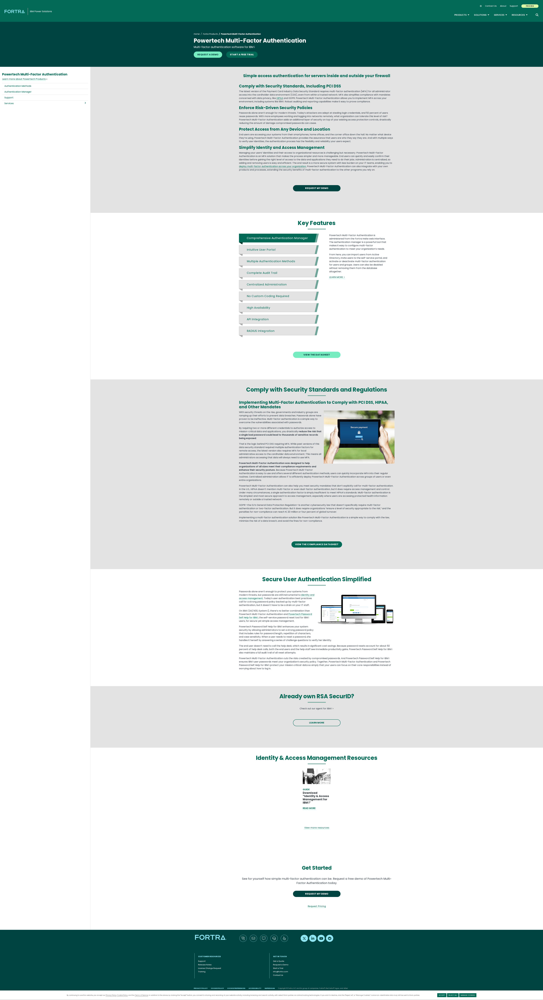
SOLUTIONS (481, 15)
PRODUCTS (461, 15)
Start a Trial (278, 968)
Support (514, 6)
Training (201, 971)
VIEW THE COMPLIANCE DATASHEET (316, 544)
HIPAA (279, 98)
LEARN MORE (316, 722)
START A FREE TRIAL (242, 54)
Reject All (453, 995)
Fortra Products (210, 34)
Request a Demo (280, 964)
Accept (442, 995)
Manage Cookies (468, 995)
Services (500, 15)
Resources (520, 15)
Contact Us (491, 6)
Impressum (270, 988)
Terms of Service (141, 995)
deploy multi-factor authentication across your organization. (272, 166)
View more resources (316, 827)
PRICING (530, 6)
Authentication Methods (17, 86)
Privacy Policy (111, 995)
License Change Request (209, 968)
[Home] (15, 11)
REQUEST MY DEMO (316, 188)
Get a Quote (278, 961)
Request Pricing (317, 906)
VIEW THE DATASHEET (316, 354)
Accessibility (255, 988)
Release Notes (205, 964)
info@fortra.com (280, 971)
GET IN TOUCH (280, 956)
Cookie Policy (122, 995)
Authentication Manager (18, 91)
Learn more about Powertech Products (24, 79)
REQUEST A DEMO (207, 54)
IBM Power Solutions (41, 11)
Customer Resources (209, 956)
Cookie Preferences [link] (236, 988)
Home (197, 34)
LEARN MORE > (337, 277)
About (503, 6)
